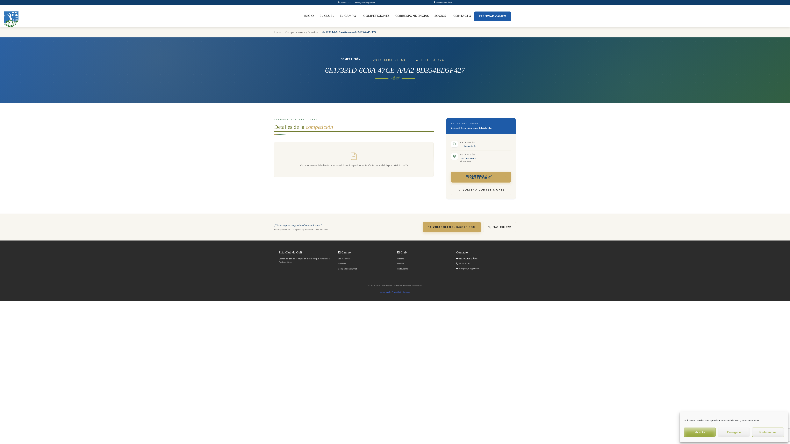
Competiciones (376, 15)
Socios (441, 15)
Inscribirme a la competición (479, 177)
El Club (327, 15)
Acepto (700, 432)
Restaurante (402, 269)
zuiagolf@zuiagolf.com (366, 2)
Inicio (309, 15)
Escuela (400, 264)
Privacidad (396, 292)
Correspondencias (412, 15)
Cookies (406, 292)
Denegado (734, 432)
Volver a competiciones (483, 189)
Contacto (462, 15)
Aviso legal (385, 292)
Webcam (342, 264)
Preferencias (767, 432)
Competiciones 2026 (347, 269)
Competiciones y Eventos (301, 32)
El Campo (349, 15)
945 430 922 (345, 2)
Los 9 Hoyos (344, 259)
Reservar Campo (492, 16)
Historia (400, 259)
